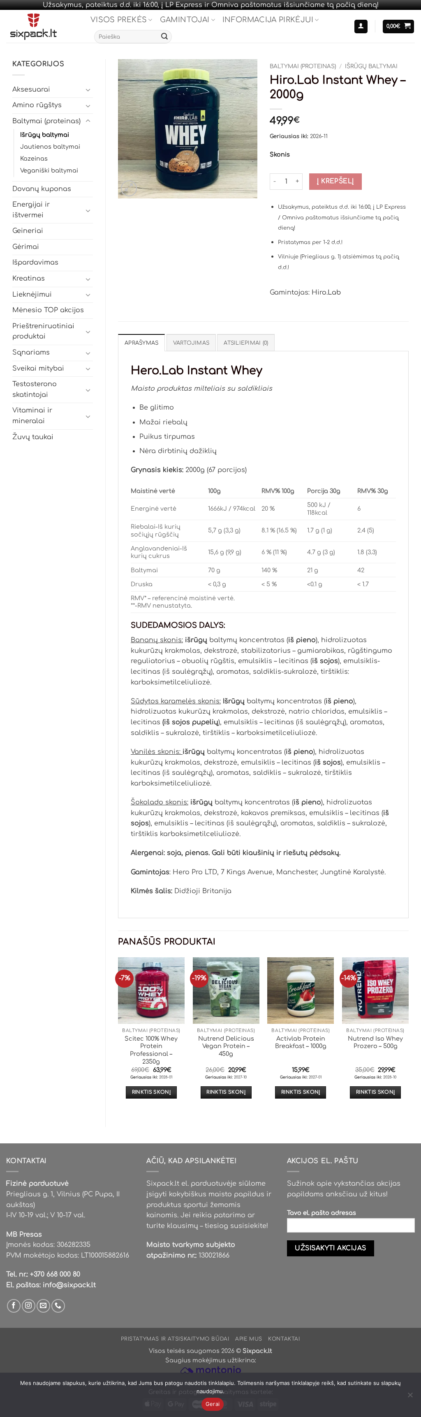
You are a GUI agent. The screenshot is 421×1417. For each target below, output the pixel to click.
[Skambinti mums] (58, 1306)
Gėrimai (25, 247)
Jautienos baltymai (50, 146)
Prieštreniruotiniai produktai (43, 332)
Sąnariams (31, 352)
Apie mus (248, 1339)
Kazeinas (34, 158)
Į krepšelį (335, 181)
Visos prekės (118, 20)
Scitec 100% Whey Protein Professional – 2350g (151, 1050)
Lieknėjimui (32, 294)
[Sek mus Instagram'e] (28, 1306)
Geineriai (27, 231)
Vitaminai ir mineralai (32, 416)
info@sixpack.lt (69, 1285)
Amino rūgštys (37, 105)
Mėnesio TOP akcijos (48, 310)
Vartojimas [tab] (191, 343)
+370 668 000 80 (55, 1274)
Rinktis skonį (151, 1092)
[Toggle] (88, 89)
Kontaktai (284, 1339)
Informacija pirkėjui (267, 20)
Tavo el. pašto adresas (321, 1213)
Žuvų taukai (32, 437)
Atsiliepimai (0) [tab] (246, 343)
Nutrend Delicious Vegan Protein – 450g (226, 1046)
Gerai (213, 1404)
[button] (361, 26)
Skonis (280, 155)
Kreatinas (28, 278)
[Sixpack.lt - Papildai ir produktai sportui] (42, 26)
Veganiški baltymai (49, 170)
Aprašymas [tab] (141, 343)
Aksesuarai (31, 89)
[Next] (408, 1035)
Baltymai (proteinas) (46, 121)
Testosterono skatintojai (34, 389)
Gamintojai (185, 20)
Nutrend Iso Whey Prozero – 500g (375, 1042)
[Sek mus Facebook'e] (14, 1306)
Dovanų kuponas (41, 189)
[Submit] (164, 37)
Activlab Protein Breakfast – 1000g (300, 1042)
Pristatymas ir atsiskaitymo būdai (175, 1339)
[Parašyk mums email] (43, 1306)
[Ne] (410, 1397)
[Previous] (118, 1035)
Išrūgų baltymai (44, 134)
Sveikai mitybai (38, 368)
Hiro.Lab (326, 292)
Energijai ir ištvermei (31, 210)
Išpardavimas (35, 262)
